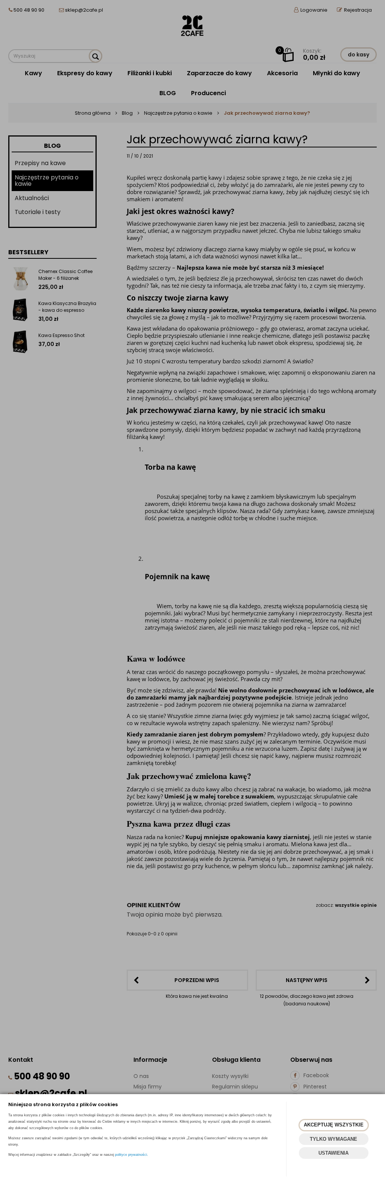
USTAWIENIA (333, 1153)
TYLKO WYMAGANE (333, 1139)
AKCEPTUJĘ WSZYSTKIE (334, 1125)
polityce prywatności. (131, 1155)
